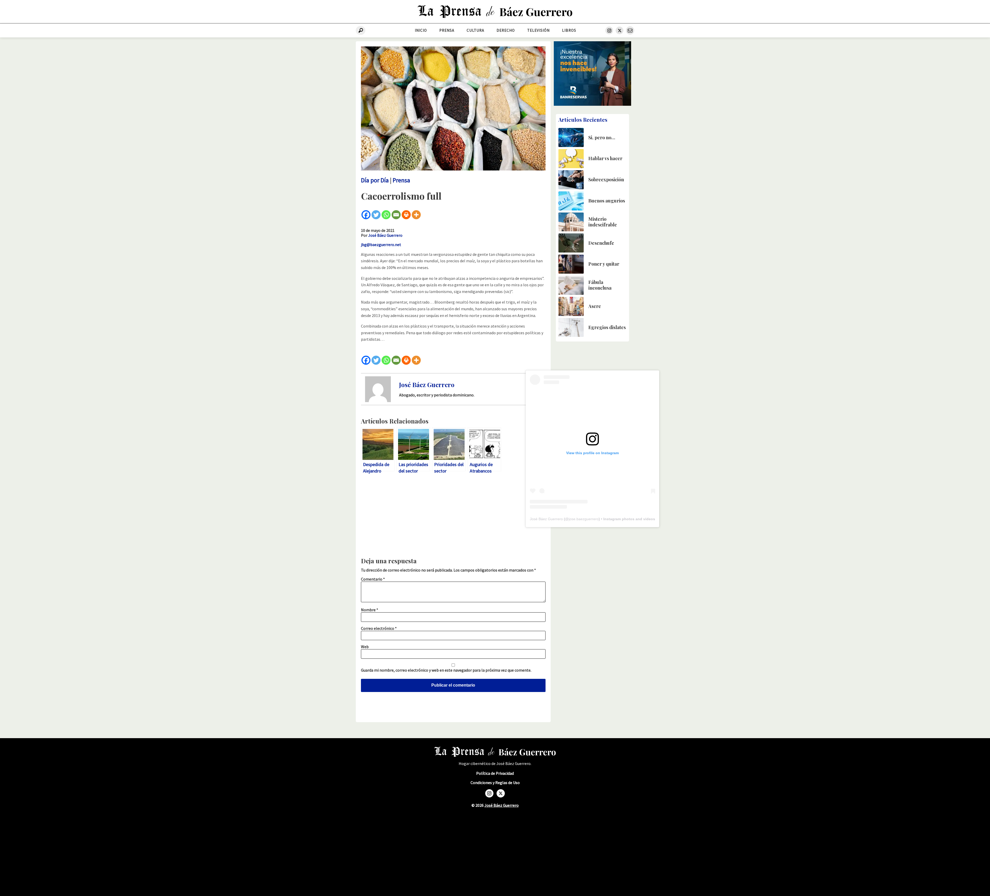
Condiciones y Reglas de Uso (495, 782)
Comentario (373, 579)
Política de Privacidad (495, 773)
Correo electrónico (379, 628)
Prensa (446, 30)
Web (365, 646)
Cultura (475, 30)
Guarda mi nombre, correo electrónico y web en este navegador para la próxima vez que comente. (446, 670)
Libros (569, 30)
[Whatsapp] (386, 214)
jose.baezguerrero (584, 519)
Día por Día (375, 180)
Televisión (538, 30)
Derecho (506, 30)
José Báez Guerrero (385, 235)
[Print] (406, 214)
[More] (416, 214)
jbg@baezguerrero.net (381, 244)
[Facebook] (365, 214)
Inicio (421, 30)
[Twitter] (376, 214)
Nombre (369, 609)
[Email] (396, 214)
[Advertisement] (453, 517)
